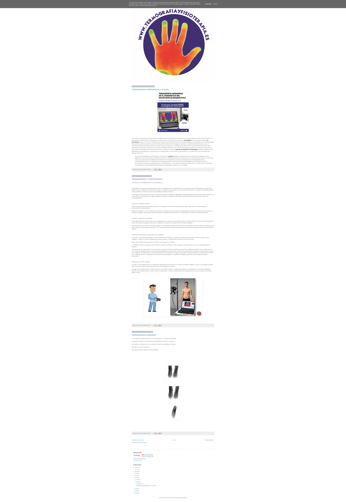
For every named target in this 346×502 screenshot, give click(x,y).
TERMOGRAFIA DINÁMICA (144, 335)
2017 (136, 469)
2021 (136, 477)
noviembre (139, 483)
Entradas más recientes (138, 440)
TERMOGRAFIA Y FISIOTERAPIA (147, 179)
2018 (136, 471)
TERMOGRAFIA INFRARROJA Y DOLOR (150, 89)
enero (137, 479)
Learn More (208, 4)
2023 (136, 491)
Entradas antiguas (209, 440)
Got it (216, 4)
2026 (136, 493)
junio (137, 481)
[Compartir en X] (157, 169)
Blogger (185, 497)
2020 (136, 475)
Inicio (174, 440)
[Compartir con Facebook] (159, 169)
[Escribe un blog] (156, 169)
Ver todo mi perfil (137, 460)
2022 (136, 488)
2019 (136, 473)
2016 (136, 467)
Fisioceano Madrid (148, 455)
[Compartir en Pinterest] (161, 169)
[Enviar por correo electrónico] (154, 169)
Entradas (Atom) (143, 442)
